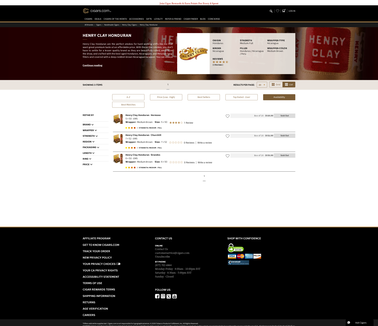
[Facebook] (157, 296)
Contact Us (161, 249)
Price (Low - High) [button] (166, 97)
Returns (89, 302)
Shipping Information (99, 296)
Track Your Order (96, 251)
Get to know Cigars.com (101, 245)
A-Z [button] (128, 97)
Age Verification (95, 308)
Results (244, 84)
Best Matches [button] (128, 104)
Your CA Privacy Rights (100, 270)
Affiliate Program (96, 238)
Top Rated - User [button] (241, 97)
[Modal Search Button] (271, 11)
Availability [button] (284, 97)
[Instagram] (163, 296)
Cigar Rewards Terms (99, 289)
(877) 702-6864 (163, 265)
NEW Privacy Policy (97, 257)
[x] (169, 296)
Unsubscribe (162, 256)
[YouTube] (174, 296)
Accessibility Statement (101, 276)
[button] (88, 19)
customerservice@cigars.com (172, 253)
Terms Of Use (92, 283)
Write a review (204, 142)
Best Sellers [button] (204, 97)
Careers (89, 315)
